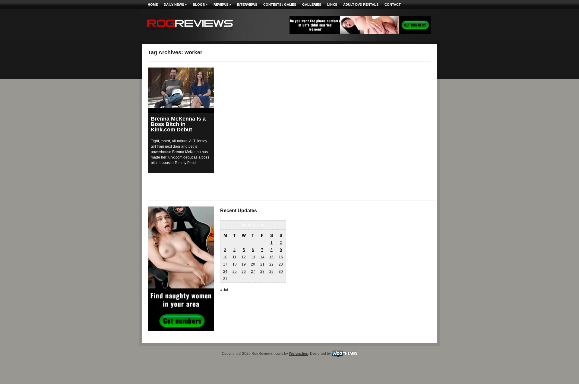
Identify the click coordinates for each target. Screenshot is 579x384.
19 (244, 264)
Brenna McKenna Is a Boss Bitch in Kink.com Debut (178, 124)
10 (225, 257)
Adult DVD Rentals (360, 4)
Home (153, 4)
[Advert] (360, 33)
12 (244, 257)
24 (225, 271)
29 (271, 271)
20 (253, 264)
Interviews (247, 4)
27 (253, 271)
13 (253, 257)
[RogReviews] (190, 32)
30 (281, 271)
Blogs (200, 4)
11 (234, 257)
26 (244, 271)
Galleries (311, 4)
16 (281, 257)
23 (281, 264)
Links (332, 4)
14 (262, 257)
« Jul (224, 290)
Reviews (222, 4)
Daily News (175, 4)
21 (262, 264)
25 (235, 271)
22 (271, 264)
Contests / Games (279, 4)
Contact (392, 4)
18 (235, 264)
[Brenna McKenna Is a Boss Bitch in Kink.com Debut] (181, 88)
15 (271, 257)
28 (262, 271)
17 (225, 264)
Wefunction (298, 354)
